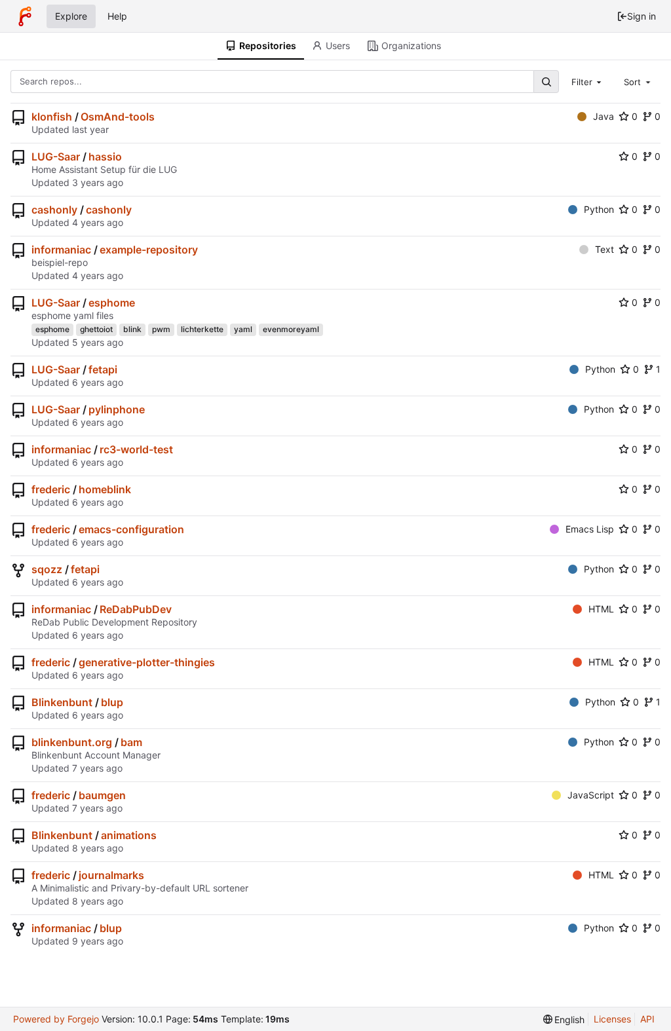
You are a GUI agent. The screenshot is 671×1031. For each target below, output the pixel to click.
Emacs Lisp (590, 528)
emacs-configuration (131, 529)
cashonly (54, 209)
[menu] (564, 1019)
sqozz (46, 569)
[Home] (25, 16)
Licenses (612, 1018)
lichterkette (202, 329)
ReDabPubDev (136, 609)
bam (131, 742)
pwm (161, 329)
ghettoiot (96, 329)
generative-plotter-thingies (147, 662)
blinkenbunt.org (71, 742)
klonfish (51, 116)
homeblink (105, 489)
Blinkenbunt (61, 702)
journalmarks (111, 875)
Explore (71, 16)
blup (112, 702)
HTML (601, 608)
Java (603, 116)
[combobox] (588, 81)
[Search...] (545, 81)
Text (604, 249)
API (647, 1018)
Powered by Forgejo (56, 1018)
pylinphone (116, 409)
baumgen (102, 795)
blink (132, 329)
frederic (50, 489)
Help (117, 16)
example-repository (149, 249)
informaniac (61, 249)
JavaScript (590, 794)
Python (599, 209)
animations (129, 835)
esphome (111, 302)
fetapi (102, 369)
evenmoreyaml (291, 329)
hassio (105, 156)
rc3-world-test (136, 449)
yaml (243, 329)
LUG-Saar (55, 156)
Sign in (641, 16)
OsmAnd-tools (118, 116)
